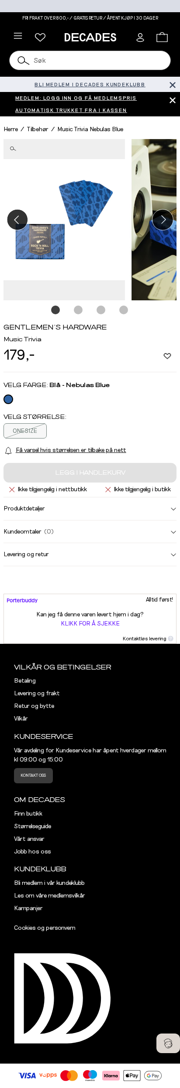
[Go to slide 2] (78, 310)
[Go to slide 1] (56, 310)
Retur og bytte (34, 706)
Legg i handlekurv (90, 473)
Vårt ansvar (29, 839)
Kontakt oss (33, 775)
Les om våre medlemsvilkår (49, 896)
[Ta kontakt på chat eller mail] (168, 1043)
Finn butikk (28, 814)
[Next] (162, 219)
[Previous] (17, 219)
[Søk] (24, 60)
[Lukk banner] (172, 84)
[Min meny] (40, 37)
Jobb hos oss (32, 852)
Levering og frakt (37, 693)
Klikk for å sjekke (90, 624)
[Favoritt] (167, 355)
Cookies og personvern (45, 928)
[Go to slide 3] (101, 310)
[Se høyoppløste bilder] (64, 220)
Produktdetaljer (24, 509)
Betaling (25, 681)
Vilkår (21, 719)
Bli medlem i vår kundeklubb (49, 883)
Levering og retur (26, 554)
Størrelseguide (32, 826)
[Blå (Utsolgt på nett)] (8, 399)
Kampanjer (28, 908)
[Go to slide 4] (124, 310)
